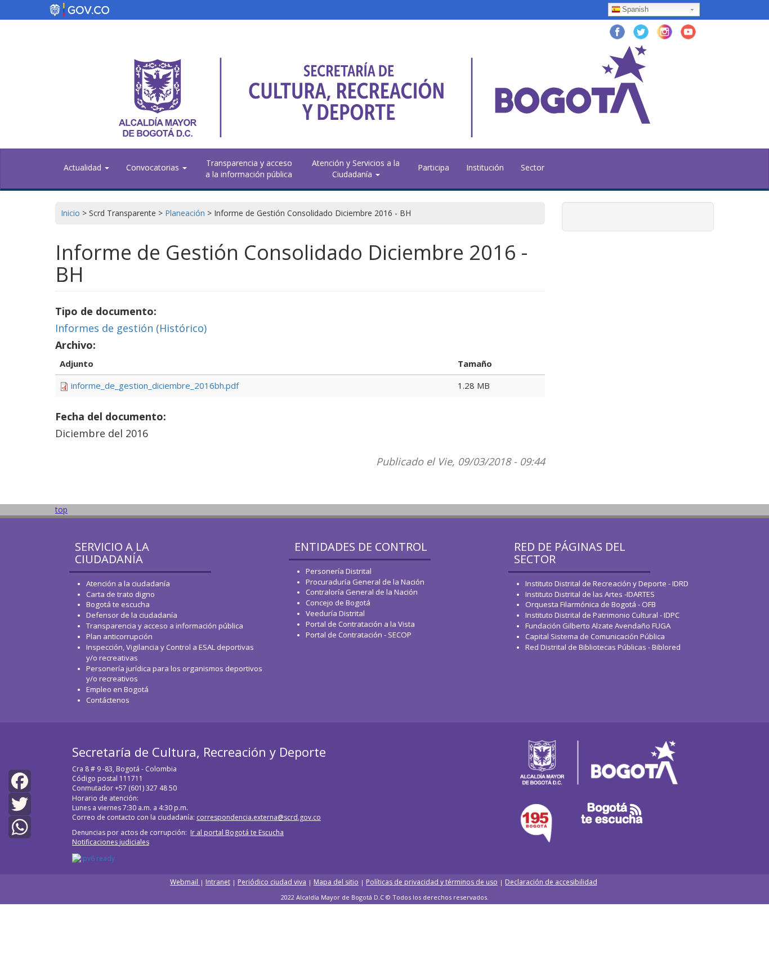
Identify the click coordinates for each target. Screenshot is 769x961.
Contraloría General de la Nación (362, 592)
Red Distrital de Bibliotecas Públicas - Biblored (603, 647)
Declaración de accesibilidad (551, 882)
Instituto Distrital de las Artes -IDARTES (590, 594)
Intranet (217, 882)
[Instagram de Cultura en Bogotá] (664, 30)
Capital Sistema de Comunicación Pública (595, 636)
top (61, 509)
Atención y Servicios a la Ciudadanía (356, 168)
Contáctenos (107, 700)
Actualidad (84, 167)
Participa (433, 167)
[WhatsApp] (19, 826)
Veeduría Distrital (335, 613)
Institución (485, 167)
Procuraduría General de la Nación (365, 582)
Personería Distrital (339, 571)
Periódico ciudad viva (272, 882)
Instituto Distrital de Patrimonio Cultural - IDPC (602, 615)
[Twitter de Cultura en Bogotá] (641, 30)
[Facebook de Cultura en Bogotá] (617, 30)
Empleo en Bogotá (117, 689)
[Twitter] (19, 803)
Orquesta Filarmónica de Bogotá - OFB (590, 604)
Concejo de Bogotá (338, 603)
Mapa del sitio (336, 882)
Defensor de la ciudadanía (131, 615)
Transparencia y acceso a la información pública (248, 168)
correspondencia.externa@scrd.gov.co (258, 817)
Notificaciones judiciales (110, 842)
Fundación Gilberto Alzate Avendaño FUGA (597, 626)
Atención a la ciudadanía (128, 583)
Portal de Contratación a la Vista (360, 624)
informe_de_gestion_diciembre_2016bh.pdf (155, 385)
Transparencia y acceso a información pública (164, 626)
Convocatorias (153, 167)
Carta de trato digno (120, 594)
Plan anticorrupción (119, 636)
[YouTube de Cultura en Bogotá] (688, 30)
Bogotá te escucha (118, 604)
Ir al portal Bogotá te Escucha (237, 832)
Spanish (635, 9)
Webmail (185, 882)
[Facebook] (19, 779)
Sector (532, 167)
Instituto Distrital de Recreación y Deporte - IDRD (606, 583)
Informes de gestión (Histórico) (131, 328)
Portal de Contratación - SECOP (359, 635)
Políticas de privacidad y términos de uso (432, 882)
